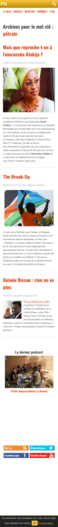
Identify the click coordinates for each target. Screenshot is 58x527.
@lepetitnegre (37, 448)
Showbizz (42, 11)
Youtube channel (38, 455)
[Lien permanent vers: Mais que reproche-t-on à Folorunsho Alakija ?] (29, 112)
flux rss (8, 448)
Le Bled (7, 11)
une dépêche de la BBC (38, 301)
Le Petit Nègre (29, 4)
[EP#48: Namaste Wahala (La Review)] (29, 388)
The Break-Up (16, 176)
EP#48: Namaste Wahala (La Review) (29, 391)
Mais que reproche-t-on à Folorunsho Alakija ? (27, 51)
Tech (52, 11)
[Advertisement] (29, 418)
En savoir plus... (46, 523)
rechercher (54, 4)
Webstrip (30, 11)
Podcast (18, 11)
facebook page (11, 455)
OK (34, 523)
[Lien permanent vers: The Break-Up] (29, 226)
